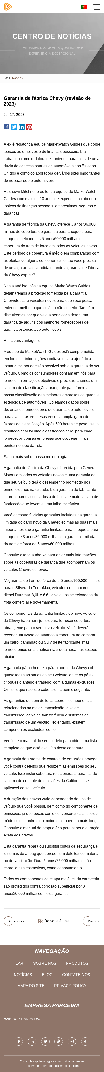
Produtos (77, 963)
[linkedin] (32, 1041)
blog (47, 975)
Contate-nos (76, 975)
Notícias (23, 975)
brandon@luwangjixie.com (61, 1066)
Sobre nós (44, 963)
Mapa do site (31, 986)
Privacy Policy (70, 986)
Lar (6, 78)
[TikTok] (85, 1041)
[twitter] (45, 1041)
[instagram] (72, 1041)
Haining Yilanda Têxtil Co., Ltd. (24, 1020)
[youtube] (58, 1041)
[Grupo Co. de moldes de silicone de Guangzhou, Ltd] (8, 6)
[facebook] (19, 1041)
